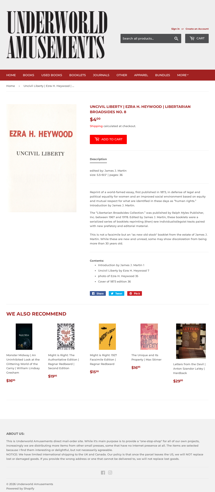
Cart (200, 38)
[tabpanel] (149, 225)
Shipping (96, 126)
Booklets (77, 75)
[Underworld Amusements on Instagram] (110, 473)
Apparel (141, 75)
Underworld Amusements (35, 484)
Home (11, 75)
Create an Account (197, 28)
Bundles (162, 75)
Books (28, 75)
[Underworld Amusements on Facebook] (103, 473)
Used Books (51, 75)
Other (122, 75)
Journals (101, 75)
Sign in (175, 28)
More (181, 75)
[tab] (98, 160)
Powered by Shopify (20, 488)
